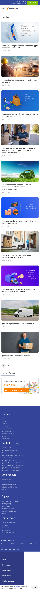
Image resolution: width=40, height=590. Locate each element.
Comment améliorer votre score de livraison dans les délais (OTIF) (18, 222)
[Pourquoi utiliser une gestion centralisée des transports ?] (20, 66)
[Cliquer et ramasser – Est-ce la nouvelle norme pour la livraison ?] (20, 100)
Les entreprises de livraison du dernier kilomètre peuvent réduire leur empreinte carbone (16, 187)
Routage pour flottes (8, 460)
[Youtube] (6, 549)
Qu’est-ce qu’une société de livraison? (16, 356)
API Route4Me (6, 479)
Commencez (5, 439)
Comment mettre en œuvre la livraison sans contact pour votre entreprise (18, 290)
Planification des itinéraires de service (13, 455)
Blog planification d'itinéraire (10, 501)
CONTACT (32, 3)
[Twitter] (18, 549)
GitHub (3, 489)
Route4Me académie (8, 431)
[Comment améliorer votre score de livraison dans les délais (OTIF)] (20, 207)
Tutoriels (4, 492)
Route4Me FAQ (6, 530)
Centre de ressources (8, 508)
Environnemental (6, 429)
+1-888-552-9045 (18, 3)
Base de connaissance (8, 523)
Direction (4, 424)
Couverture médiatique (8, 511)
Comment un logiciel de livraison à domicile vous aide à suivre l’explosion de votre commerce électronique (18, 150)
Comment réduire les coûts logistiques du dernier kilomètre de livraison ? (17, 256)
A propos (4, 421)
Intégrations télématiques (9, 487)
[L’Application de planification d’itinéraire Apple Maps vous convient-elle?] (20, 32)
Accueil (3, 419)
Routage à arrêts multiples (9, 450)
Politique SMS (29, 544)
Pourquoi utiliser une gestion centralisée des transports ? (19, 81)
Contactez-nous (8, 581)
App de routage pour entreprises (11, 463)
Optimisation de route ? (8, 448)
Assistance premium (7, 434)
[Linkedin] (2, 549)
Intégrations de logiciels (8, 484)
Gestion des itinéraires (8, 458)
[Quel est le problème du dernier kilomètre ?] (20, 310)
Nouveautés (6, 565)
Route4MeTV (5, 506)
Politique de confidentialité (17, 544)
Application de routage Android (11, 470)
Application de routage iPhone (10, 468)
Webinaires (6, 570)
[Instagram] (10, 549)
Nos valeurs (5, 426)
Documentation (6, 482)
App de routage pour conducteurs (12, 465)
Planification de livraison (9, 453)
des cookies (17, 586)
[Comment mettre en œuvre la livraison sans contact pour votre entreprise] (20, 276)
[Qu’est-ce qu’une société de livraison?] (20, 342)
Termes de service (5, 544)
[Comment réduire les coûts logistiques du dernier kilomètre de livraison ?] (20, 241)
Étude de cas (5, 528)
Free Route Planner (7, 533)
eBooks (3, 514)
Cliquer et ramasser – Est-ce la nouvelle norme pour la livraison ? (19, 115)
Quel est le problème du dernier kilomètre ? (18, 323)
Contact (3, 436)
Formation (4, 525)
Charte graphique (6, 504)
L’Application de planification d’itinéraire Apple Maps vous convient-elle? (19, 46)
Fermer (34, 587)
